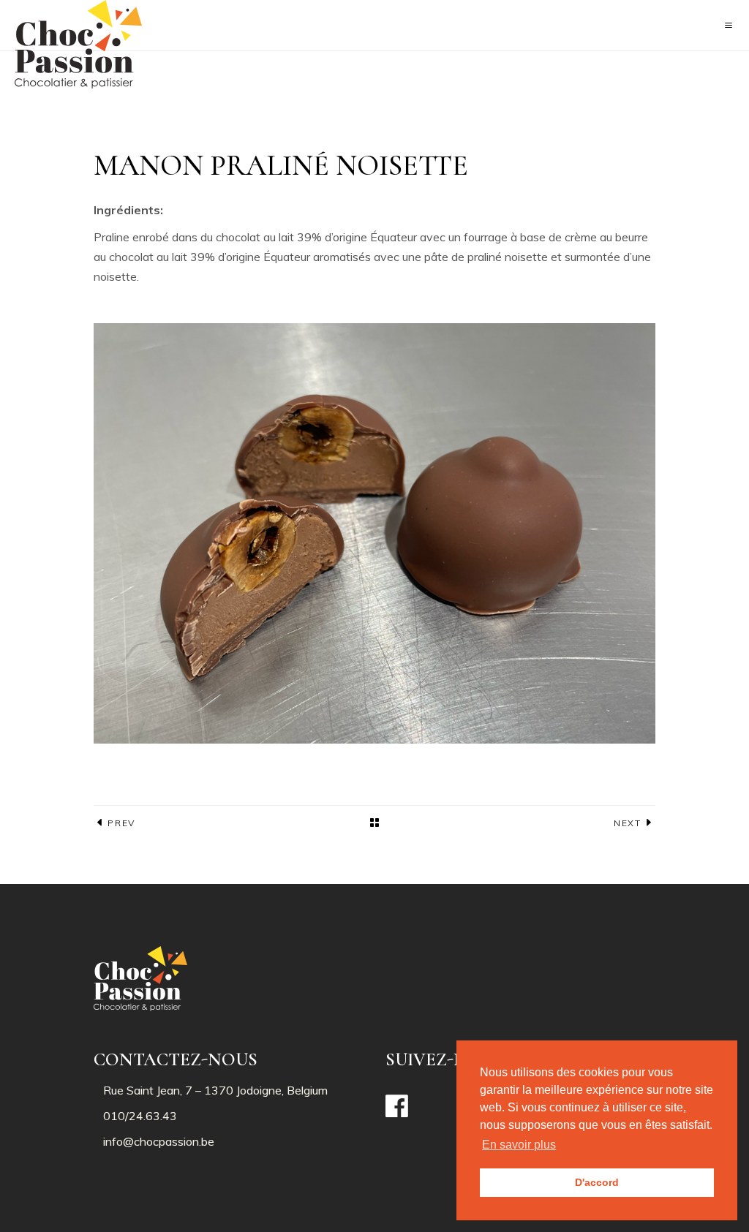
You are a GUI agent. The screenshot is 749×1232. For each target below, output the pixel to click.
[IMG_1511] (374, 533)
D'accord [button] (597, 1182)
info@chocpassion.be (158, 1141)
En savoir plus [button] (519, 1144)
